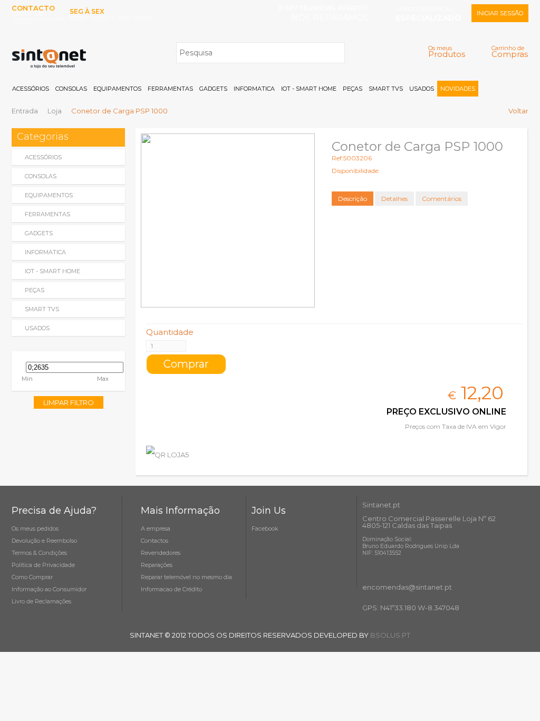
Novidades (457, 88)
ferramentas (47, 214)
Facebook (265, 528)
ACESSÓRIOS (30, 88)
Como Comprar (32, 577)
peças (34, 290)
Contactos (154, 540)
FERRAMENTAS (170, 88)
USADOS (421, 88)
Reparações (156, 565)
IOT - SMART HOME (308, 88)
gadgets (39, 233)
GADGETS (213, 88)
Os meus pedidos (35, 528)
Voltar (518, 111)
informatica (45, 252)
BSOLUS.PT (390, 635)
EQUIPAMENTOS (117, 88)
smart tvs (42, 309)
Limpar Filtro (68, 402)
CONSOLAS (71, 88)
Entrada (25, 111)
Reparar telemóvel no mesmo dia (186, 577)
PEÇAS (352, 88)
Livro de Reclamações (41, 601)
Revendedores (160, 552)
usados (37, 328)
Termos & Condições (39, 552)
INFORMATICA (254, 88)
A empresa (155, 528)
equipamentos (49, 195)
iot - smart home (52, 271)
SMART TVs (386, 88)
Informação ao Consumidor (49, 589)
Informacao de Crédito (171, 589)
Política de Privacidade (43, 565)
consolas (40, 176)
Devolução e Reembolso (44, 540)
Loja (54, 111)
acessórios (43, 157)
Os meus (446, 51)
